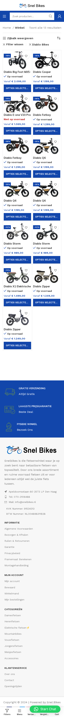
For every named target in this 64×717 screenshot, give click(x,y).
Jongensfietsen (13, 645)
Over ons (9, 674)
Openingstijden (13, 686)
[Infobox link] (32, 392)
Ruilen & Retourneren (17, 540)
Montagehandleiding (16, 565)
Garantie (9, 546)
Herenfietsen (12, 621)
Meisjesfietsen (12, 652)
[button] (45, 709)
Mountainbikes (13, 633)
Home (7, 27)
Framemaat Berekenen (17, 559)
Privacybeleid (12, 553)
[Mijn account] (59, 16)
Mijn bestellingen (14, 599)
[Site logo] (32, 5)
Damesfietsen (12, 615)
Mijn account (12, 581)
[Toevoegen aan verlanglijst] (26, 56)
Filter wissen (14, 44)
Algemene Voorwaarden (18, 528)
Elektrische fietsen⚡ (17, 627)
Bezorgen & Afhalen (16, 534)
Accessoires (11, 658)
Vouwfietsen (11, 639)
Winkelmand (11, 593)
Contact (9, 680)
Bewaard (9, 587)
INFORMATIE (12, 522)
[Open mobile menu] (4, 16)
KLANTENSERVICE (15, 668)
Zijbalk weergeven (20, 38)
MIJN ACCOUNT (14, 575)
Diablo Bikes (40, 44)
